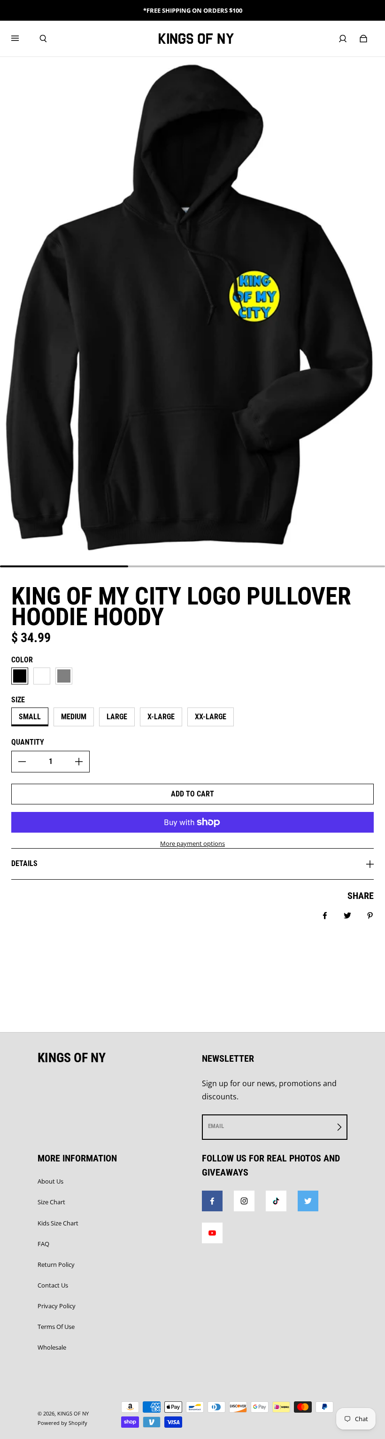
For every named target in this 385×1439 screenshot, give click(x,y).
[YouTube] (212, 1233)
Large (117, 716)
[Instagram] (244, 1201)
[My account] (342, 38)
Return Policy (56, 1264)
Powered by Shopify (62, 1423)
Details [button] (24, 863)
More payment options (192, 843)
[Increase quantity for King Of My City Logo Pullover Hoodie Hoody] (79, 761)
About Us (50, 1181)
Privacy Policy (57, 1306)
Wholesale (52, 1347)
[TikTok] (276, 1201)
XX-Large (210, 716)
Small (30, 716)
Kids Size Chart (58, 1223)
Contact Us (53, 1285)
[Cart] (363, 38)
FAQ (43, 1244)
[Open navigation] (21, 38)
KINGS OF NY (73, 1413)
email (216, 1125)
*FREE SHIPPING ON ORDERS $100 (192, 10)
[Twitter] (308, 1201)
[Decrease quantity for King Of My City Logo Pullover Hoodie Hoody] (22, 761)
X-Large (161, 716)
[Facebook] (212, 1201)
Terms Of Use (56, 1326)
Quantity (27, 742)
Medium (73, 716)
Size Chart (51, 1202)
